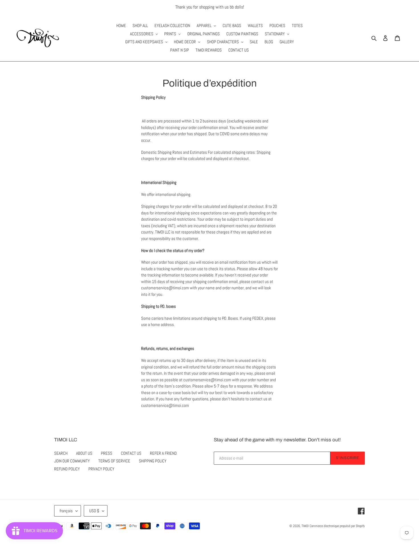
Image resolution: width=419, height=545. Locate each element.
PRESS (106, 453)
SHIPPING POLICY (152, 461)
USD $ (94, 510)
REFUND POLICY (67, 469)
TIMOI (305, 526)
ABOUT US (84, 453)
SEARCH (61, 453)
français (66, 510)
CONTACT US (131, 453)
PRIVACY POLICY (101, 469)
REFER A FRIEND (163, 453)
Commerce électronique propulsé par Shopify (337, 526)
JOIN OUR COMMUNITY (72, 461)
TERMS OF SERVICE (114, 461)
